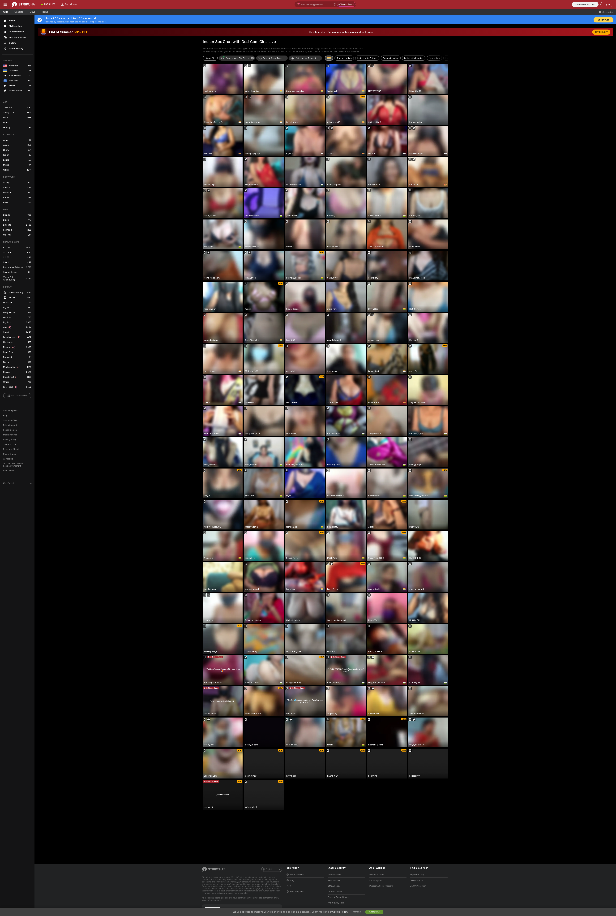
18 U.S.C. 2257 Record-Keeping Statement (14, 465)
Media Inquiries (10, 435)
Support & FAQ (10, 420)
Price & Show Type (272, 58)
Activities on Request (306, 58)
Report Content (10, 430)
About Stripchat (10, 411)
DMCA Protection (418, 886)
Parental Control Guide (338, 897)
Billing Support (10, 425)
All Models (8, 459)
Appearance (236, 58)
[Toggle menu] (5, 4)
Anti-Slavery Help (336, 903)
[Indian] (329, 58)
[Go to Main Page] (24, 4)
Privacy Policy (9, 440)
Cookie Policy (339, 912)
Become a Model (11, 449)
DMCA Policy (334, 886)
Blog (5, 415)
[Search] (334, 4)
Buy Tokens (8, 471)
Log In (607, 4)
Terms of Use (9, 444)
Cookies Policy (335, 891)
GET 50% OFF (601, 32)
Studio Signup (9, 454)
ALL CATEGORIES (19, 396)
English (269, 869)
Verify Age (603, 19)
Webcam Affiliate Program (381, 886)
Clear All (210, 58)
